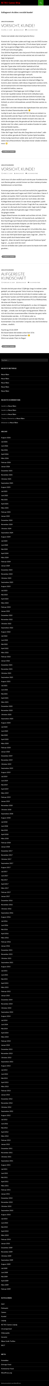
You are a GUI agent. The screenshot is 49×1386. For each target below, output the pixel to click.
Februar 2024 (6, 562)
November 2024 (7, 524)
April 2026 (4, 454)
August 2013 (5, 1066)
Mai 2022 (4, 644)
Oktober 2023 (6, 578)
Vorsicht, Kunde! (18, 25)
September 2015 (7, 962)
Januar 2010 (5, 1243)
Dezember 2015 (6, 950)
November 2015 (7, 954)
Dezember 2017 (6, 851)
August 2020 (5, 723)
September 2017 (7, 863)
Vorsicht (4, 1337)
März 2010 (5, 1235)
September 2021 (7, 677)
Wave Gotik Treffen (8, 1341)
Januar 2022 (5, 661)
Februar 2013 (6, 1091)
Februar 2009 (6, 1289)
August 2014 (5, 1016)
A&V (3, 1304)
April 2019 (4, 789)
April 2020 (4, 739)
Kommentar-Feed (7, 1369)
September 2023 (7, 582)
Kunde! (3, 1316)
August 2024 (5, 537)
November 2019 (7, 760)
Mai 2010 (4, 1227)
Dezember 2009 (6, 1248)
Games (3, 1312)
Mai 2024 (4, 549)
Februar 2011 (6, 1190)
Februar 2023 (6, 607)
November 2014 (7, 1004)
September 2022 (7, 628)
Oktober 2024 (6, 528)
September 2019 (7, 768)
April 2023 (4, 599)
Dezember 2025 (6, 471)
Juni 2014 (4, 1024)
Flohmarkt (4, 1308)
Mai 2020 (4, 735)
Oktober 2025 (6, 479)
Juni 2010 (4, 1223)
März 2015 (5, 987)
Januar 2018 (5, 847)
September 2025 (7, 483)
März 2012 (5, 1136)
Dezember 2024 (6, 520)
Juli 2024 (4, 541)
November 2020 (7, 710)
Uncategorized (7, 21)
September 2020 (7, 719)
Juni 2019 (4, 781)
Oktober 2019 (6, 764)
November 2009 (7, 1252)
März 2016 (5, 938)
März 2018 (5, 838)
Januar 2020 (5, 752)
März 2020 (5, 743)
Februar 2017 (6, 892)
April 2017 (4, 884)
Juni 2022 (4, 640)
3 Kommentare (35, 282)
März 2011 (5, 1186)
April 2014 (4, 1033)
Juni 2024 (4, 545)
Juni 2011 (4, 1173)
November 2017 (7, 855)
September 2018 (7, 814)
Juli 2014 (4, 1020)
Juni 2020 (4, 731)
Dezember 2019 (6, 756)
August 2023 (5, 586)
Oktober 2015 (6, 958)
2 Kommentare (32, 30)
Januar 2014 (5, 1045)
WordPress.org (6, 1373)
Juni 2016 (4, 925)
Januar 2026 (5, 466)
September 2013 (7, 1062)
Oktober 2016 (6, 909)
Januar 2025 (5, 516)
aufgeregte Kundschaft (13, 276)
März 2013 (5, 1086)
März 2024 (5, 557)
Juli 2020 (4, 727)
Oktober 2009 (6, 1256)
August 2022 (5, 632)
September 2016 (7, 913)
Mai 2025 (4, 500)
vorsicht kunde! (9, 151)
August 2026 (5, 438)
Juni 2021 (4, 690)
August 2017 (5, 867)
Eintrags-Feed (6, 1364)
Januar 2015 (5, 995)
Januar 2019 (5, 801)
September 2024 (7, 533)
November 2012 (7, 1103)
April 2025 (4, 504)
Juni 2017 (4, 876)
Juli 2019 (4, 776)
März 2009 (5, 1285)
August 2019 (5, 772)
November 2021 (7, 669)
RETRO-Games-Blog (10, 2)
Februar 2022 (6, 657)
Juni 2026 (4, 446)
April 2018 (4, 834)
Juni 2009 (4, 1272)
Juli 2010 (4, 1219)
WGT (3, 1345)
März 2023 (5, 603)
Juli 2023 (4, 590)
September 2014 (7, 1012)
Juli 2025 (4, 491)
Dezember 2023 (6, 570)
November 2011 (7, 1153)
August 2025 (5, 487)
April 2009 (4, 1281)
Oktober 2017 (6, 859)
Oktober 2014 (6, 1008)
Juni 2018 (4, 826)
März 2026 (5, 458)
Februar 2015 (6, 991)
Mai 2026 (4, 450)
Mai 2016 (4, 929)
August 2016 (5, 917)
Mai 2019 (4, 785)
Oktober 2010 (6, 1206)
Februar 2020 (6, 748)
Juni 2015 (4, 975)
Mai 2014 (4, 1029)
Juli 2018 (4, 822)
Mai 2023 (4, 595)
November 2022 (7, 619)
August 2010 (5, 1215)
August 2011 (5, 1165)
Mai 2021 (4, 694)
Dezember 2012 (6, 1099)
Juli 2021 (4, 686)
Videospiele (5, 1333)
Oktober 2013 (6, 1057)
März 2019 (5, 793)
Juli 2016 (4, 921)
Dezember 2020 (6, 706)
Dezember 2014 (6, 1000)
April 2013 (4, 1082)
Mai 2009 (4, 1277)
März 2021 (5, 702)
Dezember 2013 (6, 1049)
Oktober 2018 (6, 809)
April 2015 (4, 983)
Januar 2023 (5, 611)
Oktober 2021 (6, 673)
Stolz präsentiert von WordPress (11, 1383)
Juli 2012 (4, 1119)
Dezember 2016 (6, 900)
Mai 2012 (4, 1128)
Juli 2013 (4, 1070)
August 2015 (5, 967)
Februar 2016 (6, 942)
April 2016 (4, 933)
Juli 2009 (4, 1268)
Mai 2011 (4, 1177)
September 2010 (7, 1210)
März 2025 (5, 508)
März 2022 (5, 652)
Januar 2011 (5, 1194)
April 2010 (4, 1231)
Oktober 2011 (6, 1157)
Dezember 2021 (6, 665)
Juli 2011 (4, 1169)
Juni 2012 (4, 1124)
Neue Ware (5, 374)
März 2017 (5, 888)
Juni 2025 (4, 495)
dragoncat (19, 30)
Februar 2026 (6, 462)
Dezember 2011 (6, 1148)
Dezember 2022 (6, 615)
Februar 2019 (6, 797)
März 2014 (5, 1037)
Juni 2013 (4, 1074)
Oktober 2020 (6, 714)
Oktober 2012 (6, 1107)
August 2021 (5, 681)
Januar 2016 (5, 946)
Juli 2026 (4, 442)
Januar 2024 (5, 566)
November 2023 (7, 574)
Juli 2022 (4, 636)
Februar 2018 (6, 843)
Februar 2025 (6, 512)
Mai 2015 (4, 979)
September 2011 (7, 1161)
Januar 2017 (5, 896)
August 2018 (5, 818)
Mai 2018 (4, 830)
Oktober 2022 (6, 624)
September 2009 (7, 1260)
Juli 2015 (4, 971)
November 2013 (7, 1053)
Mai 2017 (4, 880)
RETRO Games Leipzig (9, 1325)
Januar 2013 (5, 1095)
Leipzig (3, 1320)
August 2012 (5, 1115)
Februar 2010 (6, 1239)
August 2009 (5, 1264)
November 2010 (7, 1202)
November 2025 (7, 475)
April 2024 (4, 553)
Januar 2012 (5, 1144)
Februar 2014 (6, 1041)
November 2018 (7, 805)
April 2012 (4, 1132)
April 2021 (4, 698)
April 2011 (4, 1181)
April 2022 (4, 648)
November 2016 (7, 905)
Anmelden (4, 1360)
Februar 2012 (6, 1140)
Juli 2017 (4, 871)
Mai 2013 (4, 1078)
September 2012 (7, 1111)
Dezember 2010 (6, 1198)
